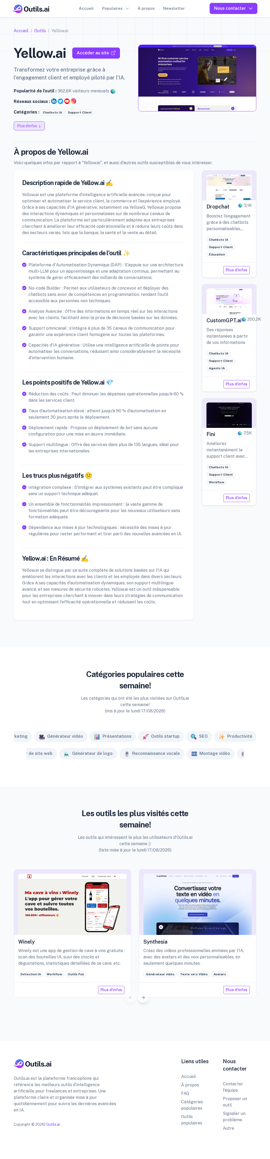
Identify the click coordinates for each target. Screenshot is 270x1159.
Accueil (86, 8)
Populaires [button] (112, 8)
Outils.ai (53, 1124)
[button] (143, 997)
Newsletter (174, 8)
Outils (40, 30)
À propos (146, 8)
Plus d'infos (236, 270)
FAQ (185, 1093)
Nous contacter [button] (230, 8)
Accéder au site (93, 52)
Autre (228, 1128)
